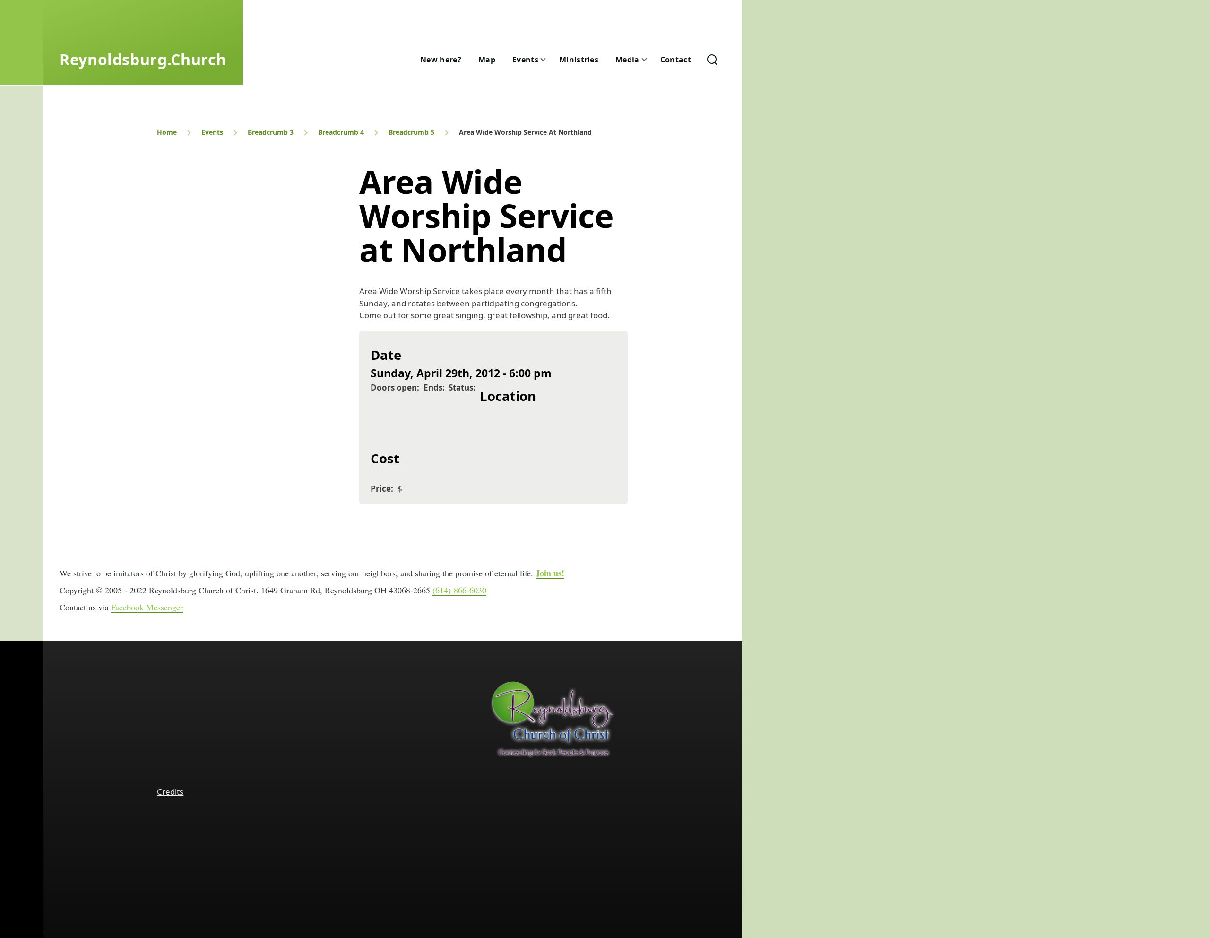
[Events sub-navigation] (548, 59)
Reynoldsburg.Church (143, 59)
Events (212, 132)
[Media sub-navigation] (650, 59)
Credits (170, 791)
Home (167, 132)
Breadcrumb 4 (341, 132)
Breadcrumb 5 (411, 132)
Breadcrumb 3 (271, 132)
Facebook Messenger (147, 607)
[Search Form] (712, 59)
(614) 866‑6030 (459, 590)
